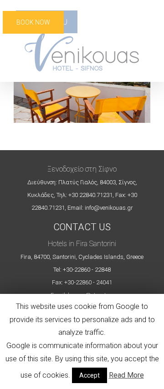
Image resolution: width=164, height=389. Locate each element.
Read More (126, 375)
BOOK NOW (33, 22)
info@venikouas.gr (109, 207)
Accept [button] (89, 375)
